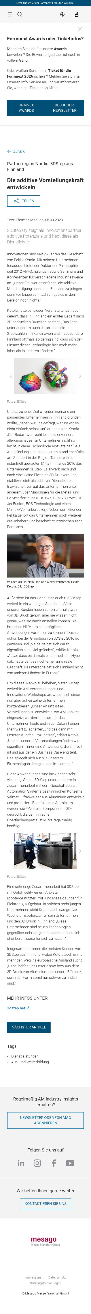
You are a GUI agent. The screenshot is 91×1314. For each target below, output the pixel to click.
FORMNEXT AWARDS (26, 108)
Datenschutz (57, 1277)
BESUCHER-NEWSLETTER (64, 108)
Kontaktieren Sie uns (45, 1204)
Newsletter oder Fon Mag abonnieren (45, 1120)
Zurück (19, 151)
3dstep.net (16, 1008)
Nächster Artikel (29, 1027)
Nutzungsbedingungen (45, 1283)
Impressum (33, 1277)
